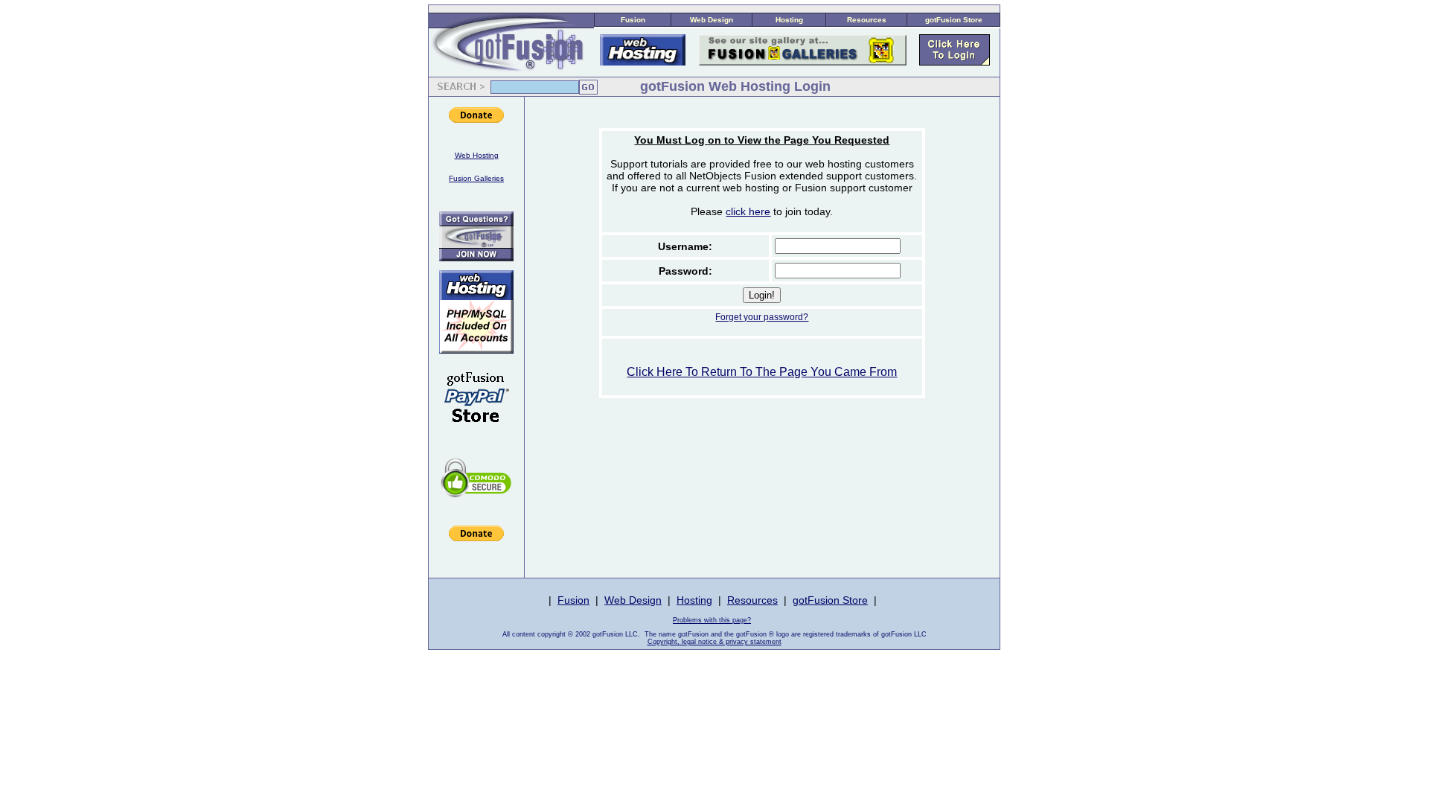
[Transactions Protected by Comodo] (476, 505)
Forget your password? (761, 317)
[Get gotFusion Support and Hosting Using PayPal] (476, 433)
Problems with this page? (712, 620)
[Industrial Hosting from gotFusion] (476, 349)
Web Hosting (477, 155)
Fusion (633, 20)
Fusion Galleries (476, 178)
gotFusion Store (953, 20)
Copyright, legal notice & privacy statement (714, 641)
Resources (866, 20)
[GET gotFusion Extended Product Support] (476, 257)
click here (748, 211)
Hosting (789, 20)
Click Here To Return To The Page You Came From (762, 372)
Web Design (711, 20)
